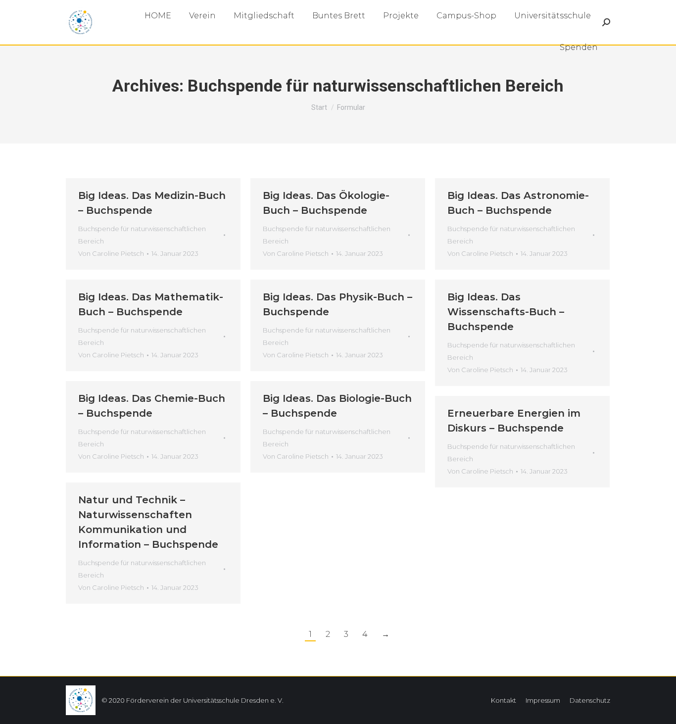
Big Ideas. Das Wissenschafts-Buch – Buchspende (505, 312)
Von (111, 253)
